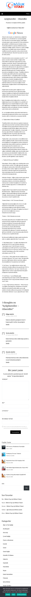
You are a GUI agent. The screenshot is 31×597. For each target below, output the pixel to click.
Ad (3, 402)
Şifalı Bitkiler (6, 582)
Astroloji (5, 532)
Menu (27, 13)
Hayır (13, 594)
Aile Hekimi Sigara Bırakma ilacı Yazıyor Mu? (17, 467)
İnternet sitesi (7, 419)
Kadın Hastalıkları (8, 574)
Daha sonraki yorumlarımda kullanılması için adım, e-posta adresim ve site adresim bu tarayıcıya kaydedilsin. (16, 427)
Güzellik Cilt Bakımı (8, 555)
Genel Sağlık (6, 551)
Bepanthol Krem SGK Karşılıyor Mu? (15, 460)
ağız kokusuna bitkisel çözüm (14, 509)
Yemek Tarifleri (7, 585)
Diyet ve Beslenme (8, 540)
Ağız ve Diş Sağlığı (8, 525)
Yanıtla (7, 324)
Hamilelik (5, 563)
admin (23, 22)
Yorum (5, 379)
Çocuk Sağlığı (6, 536)
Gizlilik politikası (21, 594)
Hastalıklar (6, 566)
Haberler (5, 559)
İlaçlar (4, 570)
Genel (4, 547)
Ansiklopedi (6, 528)
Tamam (8, 594)
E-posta (5, 411)
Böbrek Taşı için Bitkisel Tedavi (13, 499)
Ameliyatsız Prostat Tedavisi (13, 453)
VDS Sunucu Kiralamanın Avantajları (15, 446)
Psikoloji (5, 578)
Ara (3, 483)
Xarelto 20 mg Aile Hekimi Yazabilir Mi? (16, 474)
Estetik (5, 544)
